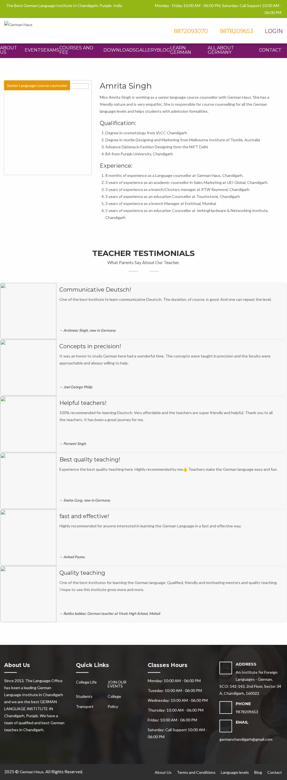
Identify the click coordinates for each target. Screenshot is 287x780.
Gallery (146, 50)
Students (84, 696)
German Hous (32, 771)
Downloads (119, 50)
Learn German (180, 50)
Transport (85, 706)
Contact (270, 50)
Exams (51, 50)
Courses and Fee (76, 50)
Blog (163, 50)
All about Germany (221, 50)
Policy (113, 706)
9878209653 (236, 31)
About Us (8, 50)
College (114, 696)
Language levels (235, 772)
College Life (86, 682)
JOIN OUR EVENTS (117, 684)
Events (34, 50)
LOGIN (273, 31)
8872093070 (190, 31)
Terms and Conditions (196, 772)
